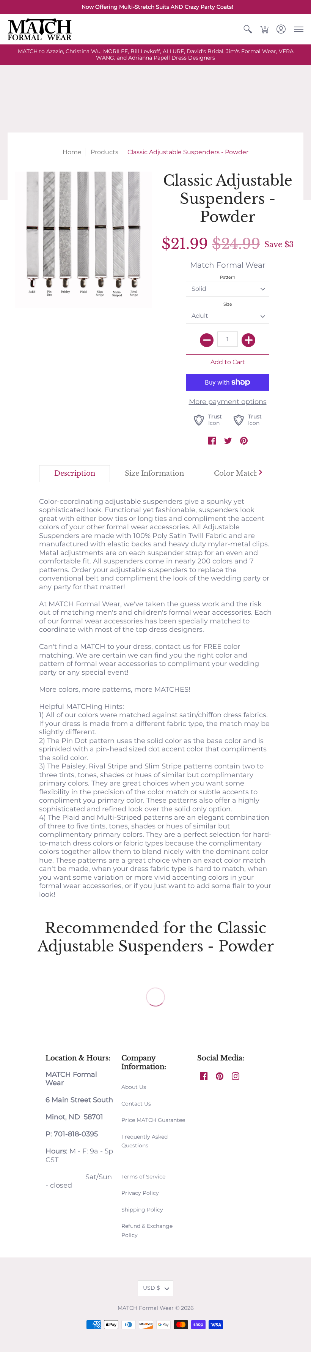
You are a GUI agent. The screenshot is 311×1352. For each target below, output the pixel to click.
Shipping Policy (142, 1210)
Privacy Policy (140, 1193)
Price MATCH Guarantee (153, 1120)
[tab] (74, 473)
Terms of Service (143, 1177)
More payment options (228, 402)
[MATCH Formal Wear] (40, 29)
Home (72, 152)
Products (104, 152)
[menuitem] (247, 29)
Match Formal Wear (227, 265)
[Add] (248, 340)
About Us (133, 1087)
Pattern (227, 277)
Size (227, 304)
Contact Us (136, 1104)
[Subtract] (207, 340)
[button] (247, 29)
